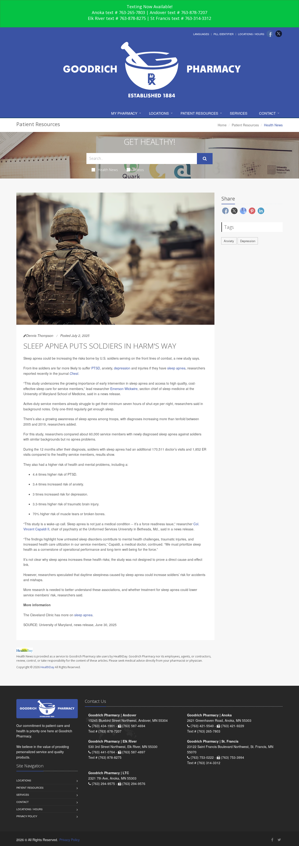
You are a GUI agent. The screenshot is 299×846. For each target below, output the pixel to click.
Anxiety (229, 241)
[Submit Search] (205, 158)
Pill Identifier (224, 34)
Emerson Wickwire (124, 388)
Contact (267, 113)
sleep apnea (176, 368)
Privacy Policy (26, 816)
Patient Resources (199, 113)
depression (122, 368)
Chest (74, 373)
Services (238, 113)
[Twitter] (278, 33)
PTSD (95, 368)
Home (222, 125)
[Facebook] (270, 33)
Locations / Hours (251, 34)
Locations (159, 113)
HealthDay (47, 667)
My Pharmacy (124, 113)
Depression (247, 241)
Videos (138, 169)
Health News (108, 169)
